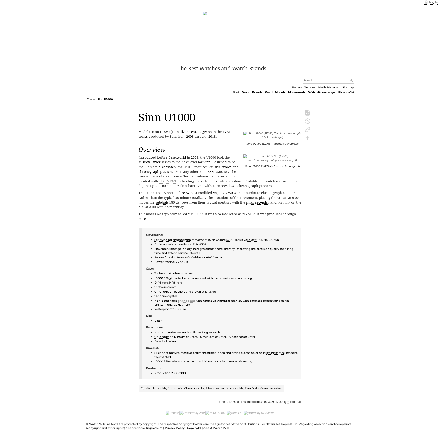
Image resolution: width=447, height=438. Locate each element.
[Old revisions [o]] (307, 121)
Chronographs (194, 388)
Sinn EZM (207, 171)
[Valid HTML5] (215, 413)
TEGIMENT (167, 181)
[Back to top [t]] (307, 137)
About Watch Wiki (216, 428)
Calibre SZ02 (183, 193)
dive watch (167, 167)
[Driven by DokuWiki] (259, 413)
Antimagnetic (164, 244)
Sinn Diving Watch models (263, 388)
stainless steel (275, 352)
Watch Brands (252, 92)
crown (227, 167)
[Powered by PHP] (192, 413)
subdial (161, 202)
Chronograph (163, 336)
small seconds (257, 202)
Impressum (154, 428)
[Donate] (172, 413)
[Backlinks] (307, 129)
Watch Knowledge (321, 92)
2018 (212, 136)
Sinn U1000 (105, 99)
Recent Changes (303, 87)
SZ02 (229, 239)
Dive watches (215, 388)
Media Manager (328, 87)
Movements (296, 92)
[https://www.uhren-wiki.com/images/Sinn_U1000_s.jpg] (272, 159)
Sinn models (234, 388)
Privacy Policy (175, 428)
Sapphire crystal (165, 296)
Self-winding (163, 239)
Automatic (175, 388)
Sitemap (348, 87)
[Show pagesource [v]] (307, 112)
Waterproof (162, 309)
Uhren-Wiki (346, 92)
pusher (165, 171)
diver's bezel (186, 300)
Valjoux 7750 (223, 193)
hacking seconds (208, 332)
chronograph (201, 132)
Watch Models (275, 92)
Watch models (156, 388)
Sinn (173, 136)
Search (351, 80)
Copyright (194, 428)
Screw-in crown (165, 287)
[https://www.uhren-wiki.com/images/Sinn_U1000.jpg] (272, 136)
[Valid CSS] (235, 413)
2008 (190, 136)
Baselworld (177, 157)
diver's (185, 132)
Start (236, 92)
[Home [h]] (220, 36)
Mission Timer (150, 162)
